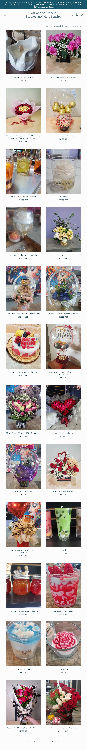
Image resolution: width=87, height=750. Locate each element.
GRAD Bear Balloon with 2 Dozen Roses (23, 314)
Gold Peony (63, 196)
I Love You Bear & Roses (63, 491)
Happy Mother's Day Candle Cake (23, 372)
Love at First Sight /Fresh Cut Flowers (23, 728)
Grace (63, 255)
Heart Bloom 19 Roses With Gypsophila (23, 433)
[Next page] (58, 741)
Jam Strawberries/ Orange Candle (23, 611)
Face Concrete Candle (23, 77)
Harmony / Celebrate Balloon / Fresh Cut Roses (63, 373)
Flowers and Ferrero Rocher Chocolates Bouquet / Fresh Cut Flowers (23, 137)
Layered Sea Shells (23, 669)
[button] (4, 14)
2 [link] (40, 741)
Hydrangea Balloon (23, 491)
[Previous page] (28, 741)
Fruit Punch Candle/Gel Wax (23, 196)
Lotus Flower (63, 669)
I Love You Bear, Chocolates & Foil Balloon (23, 551)
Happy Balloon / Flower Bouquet (63, 314)
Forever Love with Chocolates (63, 136)
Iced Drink (63, 550)
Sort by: (49, 26)
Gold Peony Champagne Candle (23, 255)
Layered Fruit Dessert (63, 611)
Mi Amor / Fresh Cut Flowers (63, 728)
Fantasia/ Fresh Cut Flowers (63, 77)
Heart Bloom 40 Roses (63, 433)
